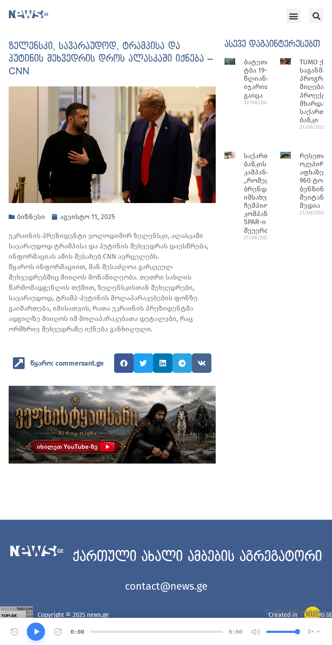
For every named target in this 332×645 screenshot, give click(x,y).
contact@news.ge (166, 586)
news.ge (98, 615)
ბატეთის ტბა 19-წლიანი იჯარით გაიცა (259, 78)
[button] (293, 16)
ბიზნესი (31, 217)
